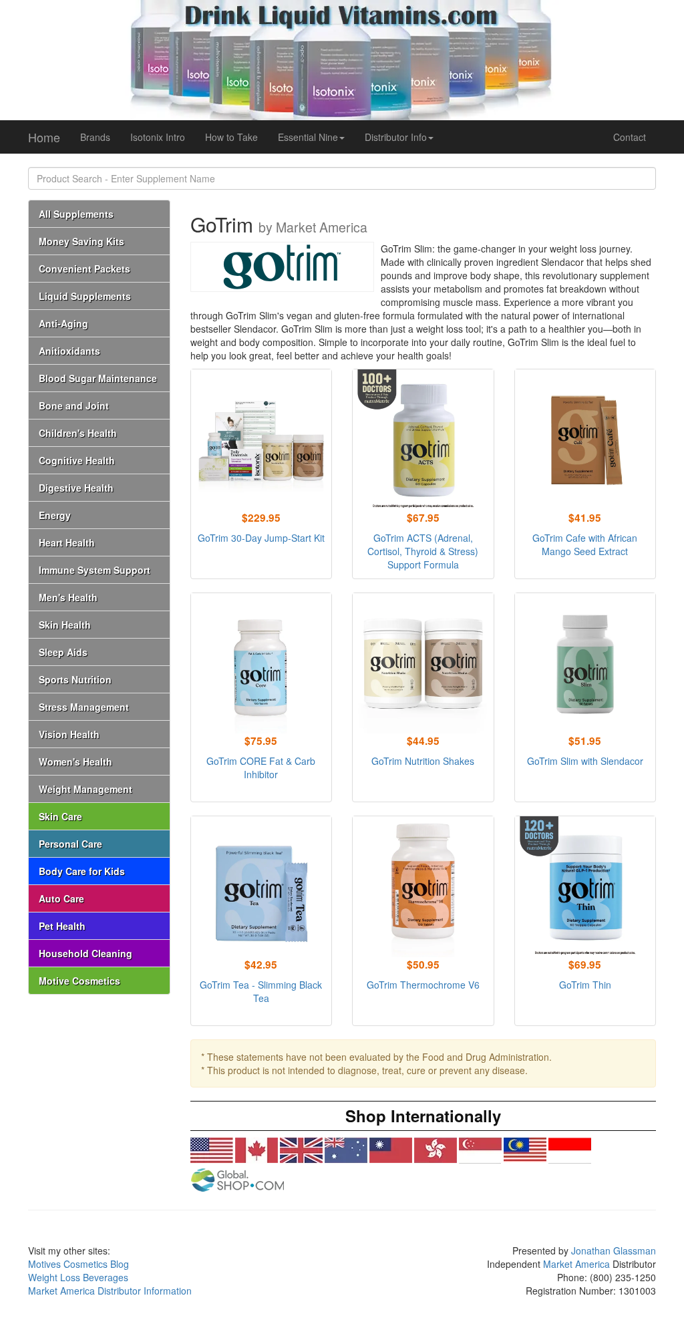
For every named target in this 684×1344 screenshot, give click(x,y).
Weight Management (85, 789)
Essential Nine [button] (308, 137)
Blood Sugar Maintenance (98, 378)
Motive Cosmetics (79, 980)
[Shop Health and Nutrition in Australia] (346, 1151)
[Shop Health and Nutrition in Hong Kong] (435, 1151)
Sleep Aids (63, 652)
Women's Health (75, 761)
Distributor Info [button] (396, 137)
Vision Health (69, 734)
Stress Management (84, 706)
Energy (55, 515)
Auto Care (61, 898)
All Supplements (76, 213)
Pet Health (62, 926)
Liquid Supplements (85, 296)
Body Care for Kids (82, 871)
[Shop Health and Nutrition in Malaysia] (525, 1151)
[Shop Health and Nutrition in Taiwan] (390, 1151)
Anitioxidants (69, 350)
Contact (629, 137)
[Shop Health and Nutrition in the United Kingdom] (301, 1151)
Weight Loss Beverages (78, 1277)
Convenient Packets (84, 268)
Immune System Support (94, 569)
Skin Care (60, 816)
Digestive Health (76, 487)
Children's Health (78, 433)
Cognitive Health (77, 460)
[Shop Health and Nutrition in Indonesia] (569, 1151)
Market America (576, 1264)
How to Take (231, 137)
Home (44, 137)
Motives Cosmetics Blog (78, 1264)
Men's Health (68, 597)
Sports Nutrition (75, 679)
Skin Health (65, 624)
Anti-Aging (63, 323)
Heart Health (67, 542)
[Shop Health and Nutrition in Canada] (256, 1151)
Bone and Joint (74, 405)
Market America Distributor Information (110, 1290)
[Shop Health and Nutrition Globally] (237, 1180)
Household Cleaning (85, 953)
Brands (95, 137)
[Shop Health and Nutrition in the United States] (211, 1151)
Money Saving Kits (81, 241)
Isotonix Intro (157, 137)
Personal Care (70, 843)
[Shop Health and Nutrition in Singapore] (480, 1151)
